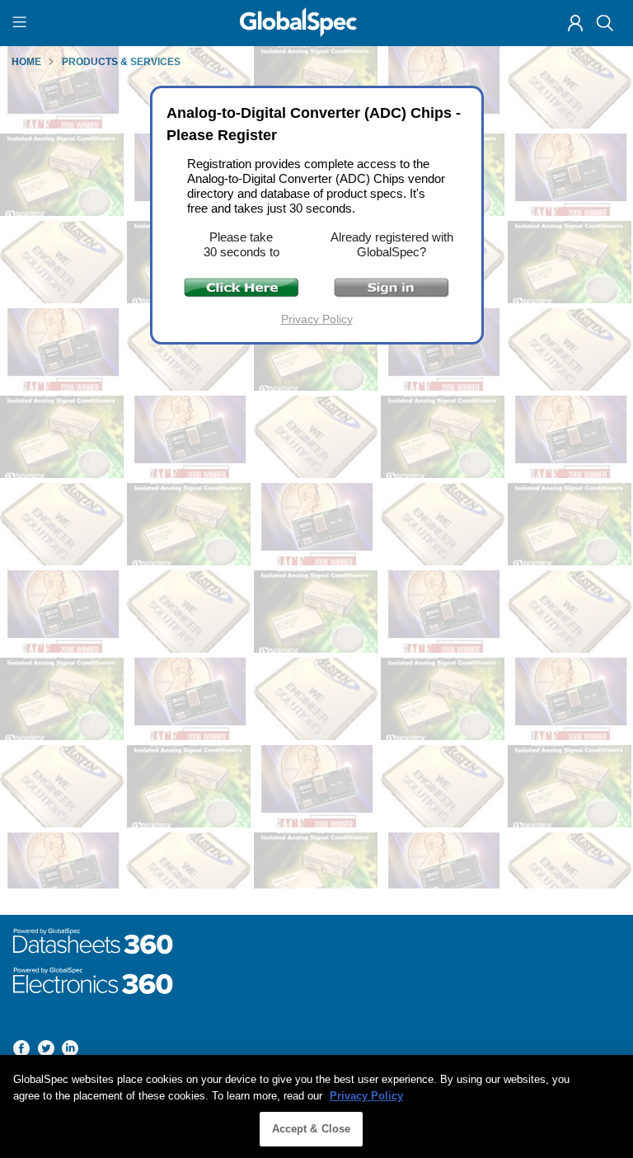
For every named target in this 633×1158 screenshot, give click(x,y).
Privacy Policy (317, 319)
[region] (316, 1106)
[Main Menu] (22, 23)
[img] (575, 23)
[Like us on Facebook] (21, 1051)
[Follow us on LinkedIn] (70, 1051)
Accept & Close (311, 1129)
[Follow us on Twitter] (46, 1051)
